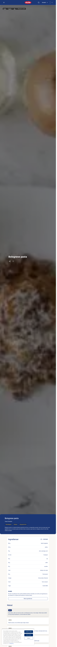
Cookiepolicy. (11, 643)
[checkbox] (28, 612)
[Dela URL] (9, 261)
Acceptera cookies (29, 631)
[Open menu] (4, 2)
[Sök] (38, 2)
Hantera (28, 638)
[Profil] (52, 2)
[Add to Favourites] (13, 261)
